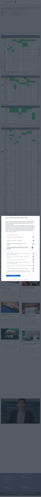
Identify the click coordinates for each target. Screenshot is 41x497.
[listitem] (20, 234)
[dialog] (20, 248)
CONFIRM (13, 275)
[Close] (38, 218)
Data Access (20, 279)
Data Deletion (15, 279)
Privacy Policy (26, 279)
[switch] (33, 237)
